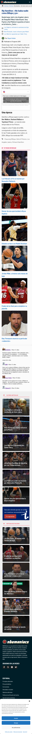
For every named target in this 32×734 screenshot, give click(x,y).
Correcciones (6, 687)
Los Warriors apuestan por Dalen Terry (15, 34)
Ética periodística (7, 684)
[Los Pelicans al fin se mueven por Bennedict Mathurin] (16, 478)
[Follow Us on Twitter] (8, 667)
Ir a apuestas (10, 516)
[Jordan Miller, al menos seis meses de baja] (16, 535)
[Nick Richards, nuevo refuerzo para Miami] (16, 424)
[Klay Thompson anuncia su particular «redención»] (16, 571)
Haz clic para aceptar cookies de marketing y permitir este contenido (16, 100)
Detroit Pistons (21, 139)
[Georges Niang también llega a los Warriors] (16, 588)
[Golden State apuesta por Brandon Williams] (16, 606)
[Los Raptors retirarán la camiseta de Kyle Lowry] (16, 407)
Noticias (6, 6)
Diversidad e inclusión (8, 689)
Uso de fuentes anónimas (9, 698)
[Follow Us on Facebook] (4, 667)
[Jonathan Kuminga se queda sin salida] (16, 624)
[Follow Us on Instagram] (11, 667)
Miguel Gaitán (12, 38)
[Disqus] (16, 368)
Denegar (16, 723)
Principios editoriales (8, 681)
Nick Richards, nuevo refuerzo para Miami (16, 31)
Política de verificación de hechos (11, 695)
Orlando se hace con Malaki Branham (14, 244)
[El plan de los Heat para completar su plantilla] (16, 553)
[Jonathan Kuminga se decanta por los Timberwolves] (16, 460)
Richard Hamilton (18, 142)
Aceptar (16, 718)
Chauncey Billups (10, 139)
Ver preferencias (16, 727)
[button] (29, 701)
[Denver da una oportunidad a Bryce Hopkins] (16, 495)
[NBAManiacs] (9, 2)
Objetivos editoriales (7, 692)
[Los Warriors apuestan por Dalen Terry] (16, 442)
